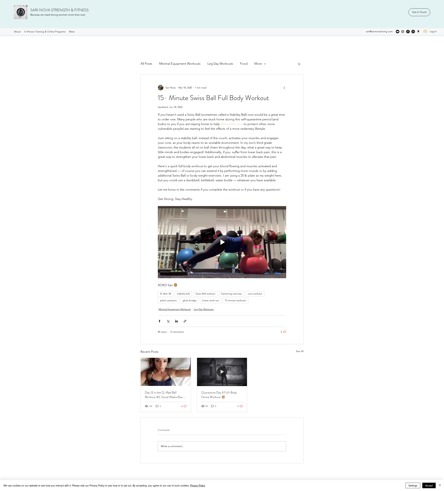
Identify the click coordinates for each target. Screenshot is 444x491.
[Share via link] (185, 321)
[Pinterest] (413, 31)
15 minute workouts (235, 300)
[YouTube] (397, 31)
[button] (299, 63)
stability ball (183, 293)
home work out (210, 300)
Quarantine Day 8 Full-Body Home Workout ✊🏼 (219, 394)
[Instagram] (402, 31)
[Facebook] (408, 31)
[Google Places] (418, 31)
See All (300, 351)
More (258, 64)
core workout (255, 293)
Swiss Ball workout (205, 293)
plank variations (168, 300)
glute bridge (190, 300)
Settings (412, 485)
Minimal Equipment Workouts (179, 64)
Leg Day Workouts (220, 64)
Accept (429, 485)
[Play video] (222, 242)
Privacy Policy (197, 485)
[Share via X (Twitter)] (168, 321)
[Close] (440, 485)
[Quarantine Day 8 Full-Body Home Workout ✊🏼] (222, 372)
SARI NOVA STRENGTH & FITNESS (59, 10)
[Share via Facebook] (159, 321)
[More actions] (284, 88)
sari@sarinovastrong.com (379, 31)
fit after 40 (165, 293)
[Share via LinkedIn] (176, 321)
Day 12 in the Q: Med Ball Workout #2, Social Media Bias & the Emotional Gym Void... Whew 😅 (165, 394)
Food (243, 64)
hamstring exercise (231, 293)
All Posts (146, 64)
